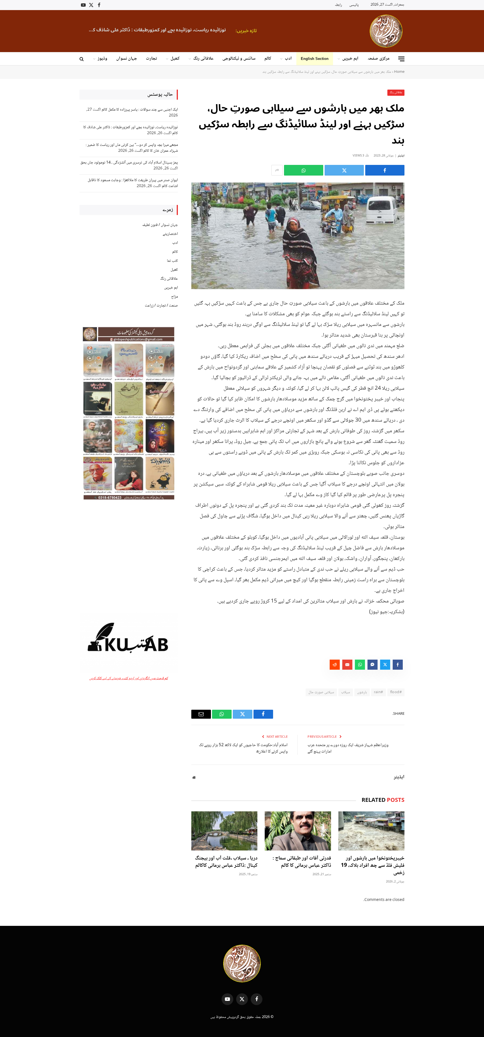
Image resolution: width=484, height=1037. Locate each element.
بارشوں (362, 692)
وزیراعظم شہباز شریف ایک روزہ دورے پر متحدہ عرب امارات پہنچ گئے (348, 748)
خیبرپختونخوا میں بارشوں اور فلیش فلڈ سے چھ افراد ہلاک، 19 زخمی (372, 866)
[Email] (424, 359)
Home (399, 72)
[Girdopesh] (386, 31)
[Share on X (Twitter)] (344, 170)
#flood (396, 692)
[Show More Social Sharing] (277, 170)
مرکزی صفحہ (378, 58)
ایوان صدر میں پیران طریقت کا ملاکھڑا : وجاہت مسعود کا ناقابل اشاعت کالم (133, 183)
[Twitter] (424, 331)
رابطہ (338, 5)
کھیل (175, 58)
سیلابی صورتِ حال (321, 692)
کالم (267, 58)
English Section (315, 59)
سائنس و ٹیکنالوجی (238, 58)
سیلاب (345, 692)
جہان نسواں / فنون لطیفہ (160, 225)
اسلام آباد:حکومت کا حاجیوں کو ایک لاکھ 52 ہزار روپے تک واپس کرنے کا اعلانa (243, 748)
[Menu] (401, 59)
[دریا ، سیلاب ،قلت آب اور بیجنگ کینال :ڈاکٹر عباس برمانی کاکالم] (224, 831)
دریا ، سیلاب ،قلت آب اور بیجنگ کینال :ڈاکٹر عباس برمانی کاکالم (226, 862)
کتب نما (172, 261)
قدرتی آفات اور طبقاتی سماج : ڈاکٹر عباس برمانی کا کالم (302, 862)
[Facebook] (424, 316)
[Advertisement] (129, 557)
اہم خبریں (350, 58)
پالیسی (354, 5)
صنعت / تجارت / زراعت (161, 305)
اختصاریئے (170, 234)
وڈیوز (102, 58)
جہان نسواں (126, 58)
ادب (288, 58)
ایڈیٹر (401, 155)
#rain (378, 692)
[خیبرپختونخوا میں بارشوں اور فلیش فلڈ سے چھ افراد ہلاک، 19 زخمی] (371, 831)
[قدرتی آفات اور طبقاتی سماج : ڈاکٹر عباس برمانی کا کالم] (298, 831)
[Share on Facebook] (384, 170)
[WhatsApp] (424, 345)
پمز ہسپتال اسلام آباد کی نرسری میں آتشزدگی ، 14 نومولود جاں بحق (129, 162)
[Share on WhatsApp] (303, 170)
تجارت (151, 58)
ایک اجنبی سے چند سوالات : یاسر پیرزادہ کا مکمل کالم (140, 109)
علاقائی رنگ (203, 58)
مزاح (174, 296)
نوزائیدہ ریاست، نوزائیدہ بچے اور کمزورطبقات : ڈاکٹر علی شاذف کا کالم (156, 30)
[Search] (82, 59)
